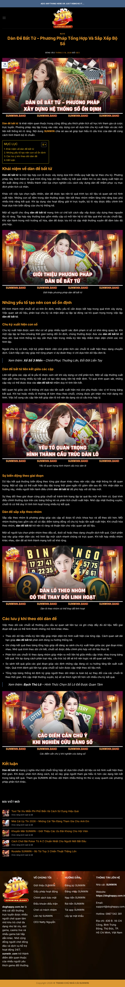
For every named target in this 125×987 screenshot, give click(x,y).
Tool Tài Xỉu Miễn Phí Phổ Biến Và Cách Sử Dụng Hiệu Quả (45, 811)
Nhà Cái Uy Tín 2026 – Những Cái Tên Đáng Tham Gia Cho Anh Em (50, 821)
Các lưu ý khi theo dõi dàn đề (21, 156)
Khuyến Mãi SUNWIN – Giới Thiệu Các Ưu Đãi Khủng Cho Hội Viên (49, 831)
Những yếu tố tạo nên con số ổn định (26, 152)
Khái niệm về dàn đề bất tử (20, 149)
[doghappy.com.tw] (62, 17)
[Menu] (4, 18)
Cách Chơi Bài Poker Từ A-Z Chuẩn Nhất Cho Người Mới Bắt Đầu (48, 841)
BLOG (62, 34)
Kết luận (10, 160)
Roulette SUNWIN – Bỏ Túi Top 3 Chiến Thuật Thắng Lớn (43, 851)
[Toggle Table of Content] (42, 144)
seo (78, 53)
